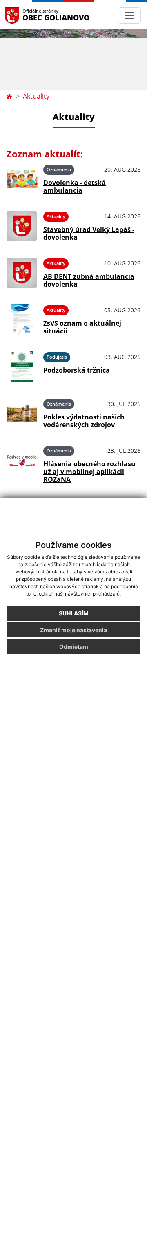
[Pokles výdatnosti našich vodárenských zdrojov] (22, 413)
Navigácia (24, 15)
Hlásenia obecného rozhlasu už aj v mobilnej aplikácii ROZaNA (89, 471)
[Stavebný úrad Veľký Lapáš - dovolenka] (22, 226)
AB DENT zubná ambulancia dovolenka (88, 280)
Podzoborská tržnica (76, 370)
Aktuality (36, 96)
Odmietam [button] (73, 646)
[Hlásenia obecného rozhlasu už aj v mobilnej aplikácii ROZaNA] (22, 463)
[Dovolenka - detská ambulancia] (22, 179)
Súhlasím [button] (74, 613)
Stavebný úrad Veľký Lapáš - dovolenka (88, 233)
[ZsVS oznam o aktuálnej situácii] (22, 319)
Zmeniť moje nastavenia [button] (73, 629)
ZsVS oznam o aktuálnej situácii (82, 327)
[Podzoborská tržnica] (22, 366)
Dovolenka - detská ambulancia (74, 186)
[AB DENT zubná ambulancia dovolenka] (22, 273)
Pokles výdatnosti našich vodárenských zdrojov (84, 420)
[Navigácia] (129, 15)
